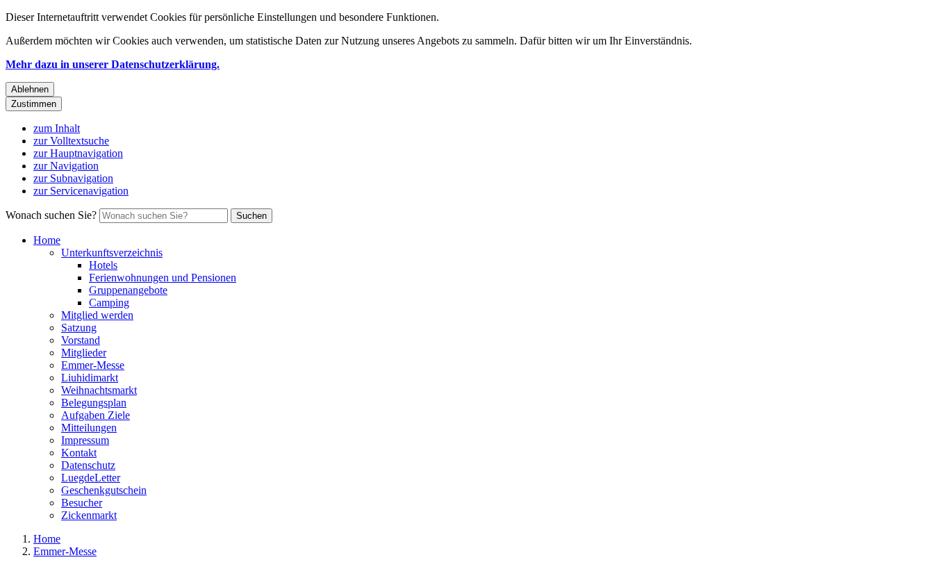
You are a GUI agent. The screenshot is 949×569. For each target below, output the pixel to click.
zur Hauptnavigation (78, 153)
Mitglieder (83, 352)
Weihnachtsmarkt (99, 390)
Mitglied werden (97, 315)
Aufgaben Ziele (95, 415)
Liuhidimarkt (89, 378)
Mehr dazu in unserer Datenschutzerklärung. (113, 64)
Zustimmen (33, 104)
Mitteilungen (89, 428)
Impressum (85, 440)
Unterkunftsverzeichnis (112, 252)
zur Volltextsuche (71, 141)
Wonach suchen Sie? (51, 215)
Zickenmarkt (89, 515)
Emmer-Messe (92, 365)
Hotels (103, 265)
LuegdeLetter (90, 478)
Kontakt (79, 453)
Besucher (81, 503)
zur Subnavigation (73, 178)
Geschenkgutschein (104, 490)
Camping (109, 302)
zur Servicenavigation (81, 191)
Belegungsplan (93, 403)
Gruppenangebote (128, 290)
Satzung (79, 327)
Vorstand (80, 340)
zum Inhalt (56, 128)
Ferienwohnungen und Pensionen (162, 277)
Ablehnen (30, 89)
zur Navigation (66, 166)
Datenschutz (88, 465)
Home (46, 240)
